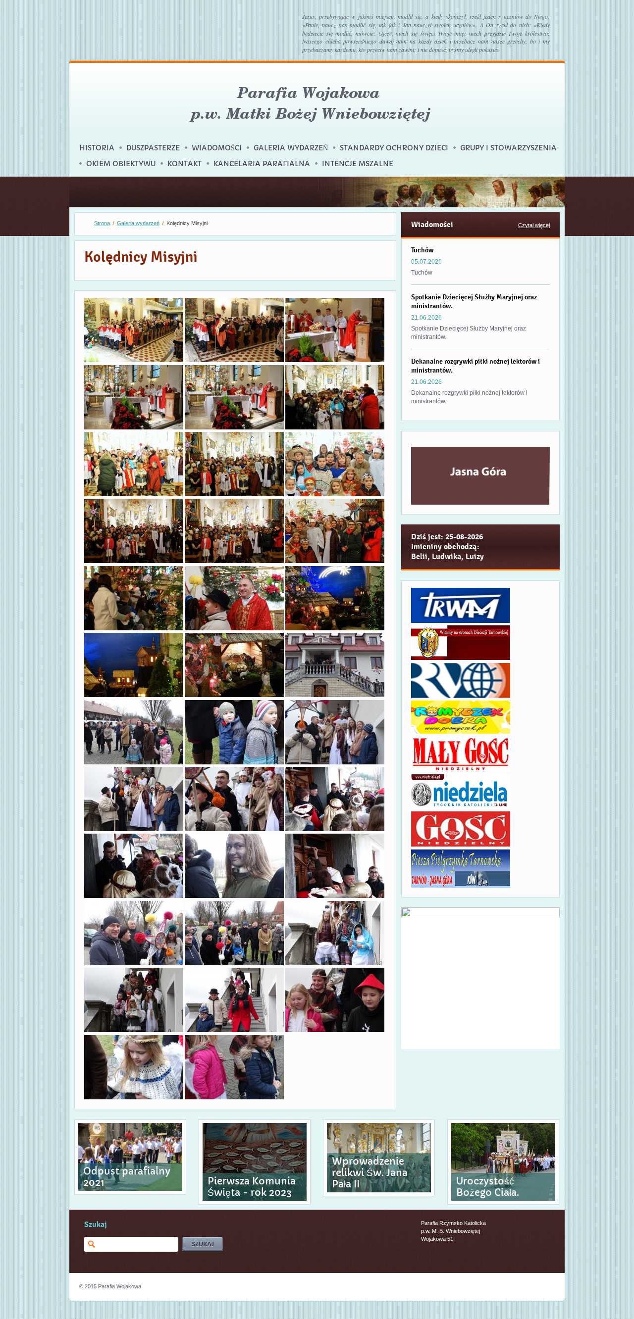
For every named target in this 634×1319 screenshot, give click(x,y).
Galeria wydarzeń (291, 147)
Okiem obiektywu (121, 163)
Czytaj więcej (534, 225)
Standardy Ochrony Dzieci (394, 147)
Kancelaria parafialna (261, 163)
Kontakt (184, 163)
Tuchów (422, 249)
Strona (102, 223)
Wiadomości (217, 147)
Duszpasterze (153, 147)
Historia (96, 147)
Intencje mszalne (357, 163)
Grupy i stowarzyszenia (508, 147)
